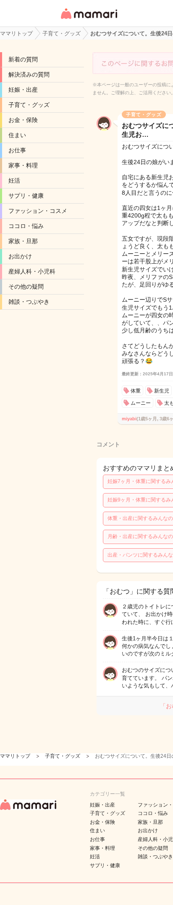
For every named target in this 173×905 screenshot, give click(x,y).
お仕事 (17, 150)
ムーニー (141, 403)
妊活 (14, 180)
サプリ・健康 (26, 195)
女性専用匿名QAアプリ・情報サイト (88, 19)
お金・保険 (23, 120)
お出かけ (20, 256)
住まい (17, 135)
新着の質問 (23, 59)
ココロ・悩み (26, 226)
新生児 (161, 391)
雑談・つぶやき (29, 301)
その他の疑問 (26, 286)
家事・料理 (23, 165)
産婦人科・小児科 (31, 271)
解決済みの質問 (29, 74)
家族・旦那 (23, 241)
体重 (136, 391)
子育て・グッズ (29, 104)
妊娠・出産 (23, 89)
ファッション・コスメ (37, 210)
